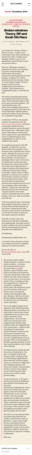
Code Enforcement (16, 20)
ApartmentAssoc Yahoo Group (15, 252)
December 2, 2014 (24, 41)
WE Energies (5, 451)
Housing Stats (7, 24)
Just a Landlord (16, 3)
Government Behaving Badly (16, 22)
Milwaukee (26, 24)
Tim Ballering (11, 41)
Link (17, 268)
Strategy (16, 26)
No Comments (17, 44)
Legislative (17, 24)
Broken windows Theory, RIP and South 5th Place (16, 33)
